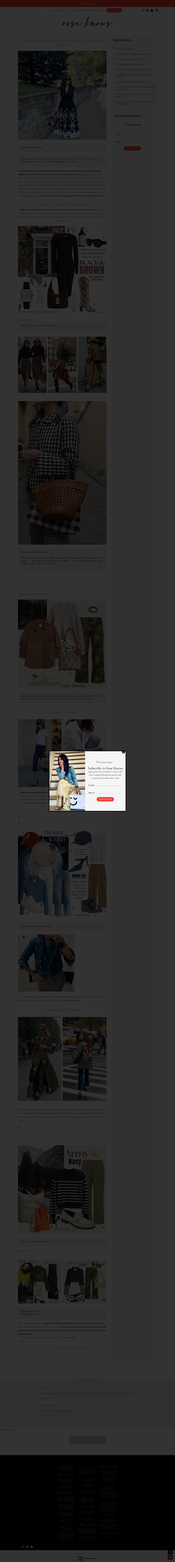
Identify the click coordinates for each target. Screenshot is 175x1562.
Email (92, 793)
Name (92, 785)
